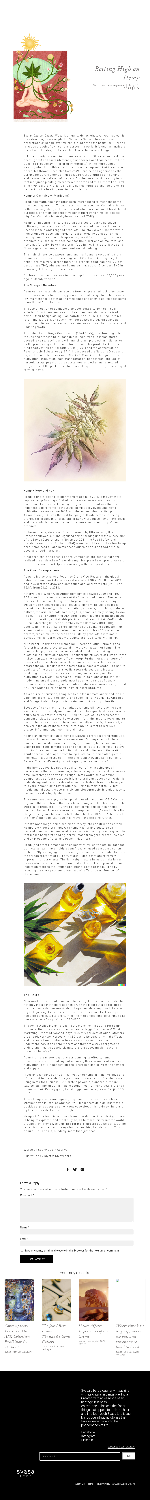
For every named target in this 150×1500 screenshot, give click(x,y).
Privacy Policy (103, 1483)
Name (24, 1227)
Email (24, 1239)
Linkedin (87, 1440)
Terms (90, 1483)
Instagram (88, 1436)
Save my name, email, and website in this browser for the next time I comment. (72, 1250)
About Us (80, 1483)
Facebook (88, 1432)
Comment (27, 1195)
